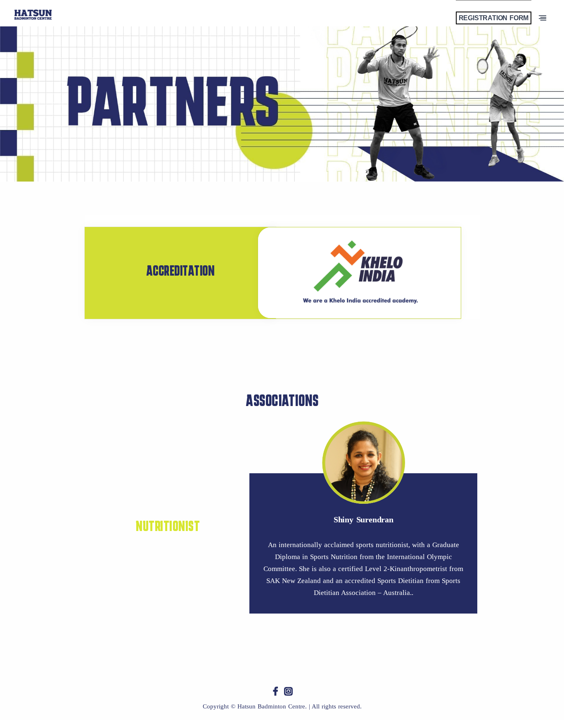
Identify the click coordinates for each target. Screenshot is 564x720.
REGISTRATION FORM (494, 17)
